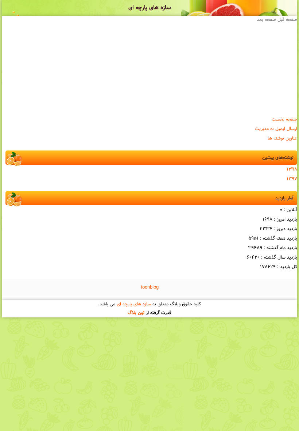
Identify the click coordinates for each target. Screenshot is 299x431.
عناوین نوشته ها (282, 138)
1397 (292, 179)
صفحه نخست (284, 119)
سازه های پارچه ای (149, 7)
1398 (292, 169)
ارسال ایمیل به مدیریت (276, 129)
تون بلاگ (136, 313)
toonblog (150, 287)
